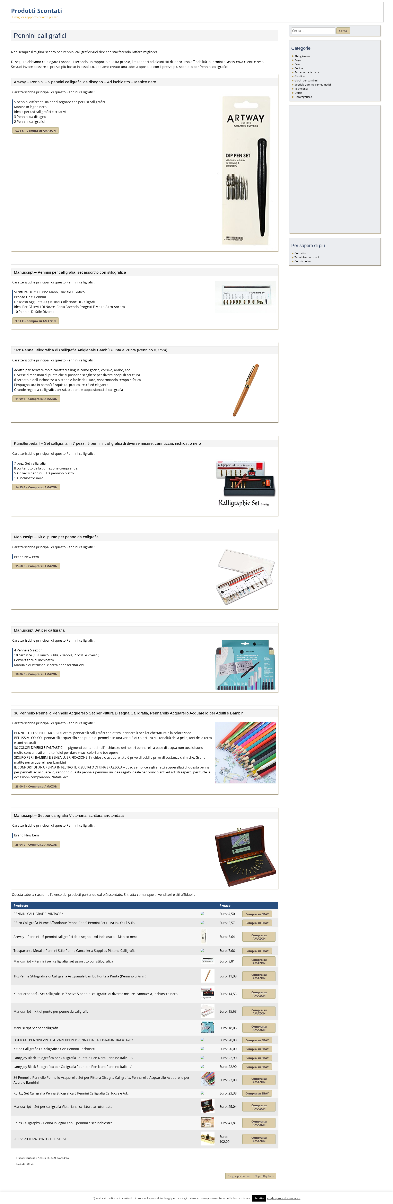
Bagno (298, 60)
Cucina (299, 68)
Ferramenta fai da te (307, 72)
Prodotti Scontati (36, 11)
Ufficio (30, 1164)
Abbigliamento (303, 56)
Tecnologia (301, 88)
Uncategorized (303, 97)
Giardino (300, 76)
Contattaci (301, 253)
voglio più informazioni (283, 1198)
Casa (297, 64)
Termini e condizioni (307, 257)
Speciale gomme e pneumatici (313, 84)
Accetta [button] (259, 1198)
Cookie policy (303, 261)
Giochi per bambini (306, 80)
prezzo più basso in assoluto (72, 66)
